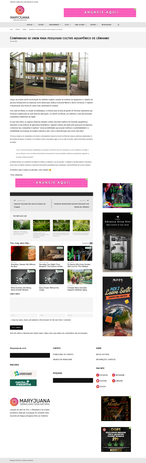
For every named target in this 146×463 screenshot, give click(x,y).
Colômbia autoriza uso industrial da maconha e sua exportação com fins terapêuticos (41, 235)
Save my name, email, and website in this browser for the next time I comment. (41, 320)
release (60, 125)
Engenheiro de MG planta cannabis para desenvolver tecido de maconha (20, 233)
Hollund (50, 111)
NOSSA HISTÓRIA (102, 354)
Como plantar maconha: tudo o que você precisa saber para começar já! (61, 234)
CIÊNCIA (24, 29)
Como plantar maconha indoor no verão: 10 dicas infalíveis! (81, 233)
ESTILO (67, 24)
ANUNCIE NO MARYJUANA (62, 359)
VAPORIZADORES (106, 24)
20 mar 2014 (13, 41)
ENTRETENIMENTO (54, 24)
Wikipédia (18, 175)
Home (11, 29)
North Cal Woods (59, 114)
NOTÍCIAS (29, 24)
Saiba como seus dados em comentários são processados (65, 333)
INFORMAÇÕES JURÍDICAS (106, 359)
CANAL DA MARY (80, 24)
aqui (19, 170)
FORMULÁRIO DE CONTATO (63, 354)
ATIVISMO (93, 24)
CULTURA (40, 24)
